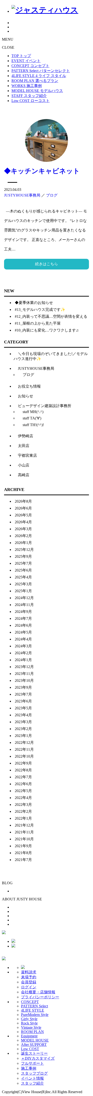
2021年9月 (23, 846)
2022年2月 (23, 811)
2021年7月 (23, 860)
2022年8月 (23, 770)
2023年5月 (23, 708)
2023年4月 (23, 715)
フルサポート (32, 1063)
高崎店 (23, 475)
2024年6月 (23, 625)
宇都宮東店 (27, 455)
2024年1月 (23, 660)
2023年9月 (23, 687)
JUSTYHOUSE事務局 (22, 195)
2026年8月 (23, 501)
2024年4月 (23, 639)
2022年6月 (23, 784)
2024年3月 (23, 646)
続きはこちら (46, 264)
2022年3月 (23, 805)
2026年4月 (23, 522)
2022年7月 (23, 777)
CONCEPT (30, 1002)
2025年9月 (23, 556)
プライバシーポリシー (40, 997)
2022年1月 (23, 818)
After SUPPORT (34, 1045)
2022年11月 (24, 749)
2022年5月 (23, 791)
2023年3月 (23, 722)
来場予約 (28, 977)
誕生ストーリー (34, 1053)
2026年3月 (23, 529)
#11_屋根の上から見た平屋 (38, 323)
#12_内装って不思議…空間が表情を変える (51, 316)
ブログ (51, 195)
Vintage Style (31, 1027)
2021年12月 (24, 825)
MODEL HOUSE (35, 1040)
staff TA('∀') (32, 418)
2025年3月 (23, 584)
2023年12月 (24, 667)
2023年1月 (23, 736)
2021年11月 (24, 832)
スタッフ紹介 (32, 1083)
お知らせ (25, 396)
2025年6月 (23, 570)
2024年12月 (24, 598)
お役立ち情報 (29, 386)
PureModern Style (34, 1015)
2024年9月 (23, 612)
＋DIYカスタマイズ (38, 1058)
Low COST (30, 1049)
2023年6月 (23, 701)
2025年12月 (24, 550)
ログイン (28, 987)
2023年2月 (23, 729)
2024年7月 (23, 618)
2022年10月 (24, 756)
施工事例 (28, 1068)
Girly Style (29, 1019)
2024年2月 (23, 653)
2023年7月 (23, 694)
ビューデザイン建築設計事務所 (44, 406)
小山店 (23, 465)
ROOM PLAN (32, 1032)
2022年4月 (23, 798)
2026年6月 (23, 508)
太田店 (23, 446)
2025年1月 (23, 591)
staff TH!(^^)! (33, 425)
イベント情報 (32, 1078)
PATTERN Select (34, 1006)
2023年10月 (24, 680)
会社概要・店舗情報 (38, 992)
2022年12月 (24, 742)
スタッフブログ (34, 1073)
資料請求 (28, 972)
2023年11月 (24, 674)
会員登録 (28, 982)
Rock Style (29, 1023)
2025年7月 (23, 563)
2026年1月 (23, 543)
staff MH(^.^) (33, 412)
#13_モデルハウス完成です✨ (40, 310)
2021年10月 (24, 839)
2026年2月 (23, 536)
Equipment (29, 1036)
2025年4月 (23, 577)
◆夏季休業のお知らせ (34, 303)
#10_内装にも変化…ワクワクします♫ (47, 330)
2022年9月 (23, 763)
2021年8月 (23, 853)
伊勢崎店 (25, 436)
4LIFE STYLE (32, 1010)
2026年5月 (23, 515)
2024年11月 (24, 605)
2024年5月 (23, 632)
